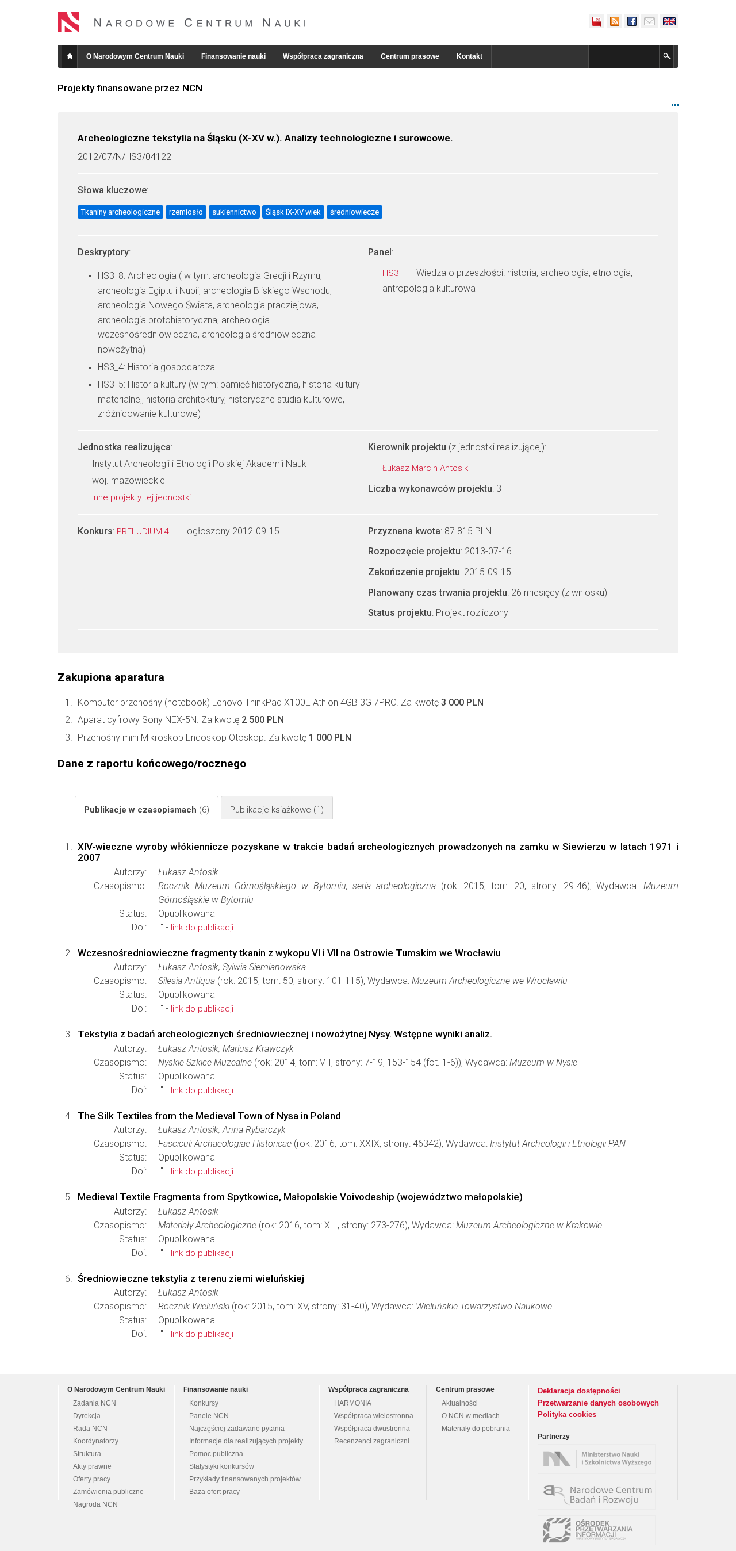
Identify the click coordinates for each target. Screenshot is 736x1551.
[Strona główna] (181, 22)
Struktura (87, 1453)
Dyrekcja (87, 1415)
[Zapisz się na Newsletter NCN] (649, 21)
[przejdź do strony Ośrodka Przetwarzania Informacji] (600, 1530)
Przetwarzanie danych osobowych (598, 1403)
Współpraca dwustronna (372, 1428)
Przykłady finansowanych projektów (245, 1479)
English (669, 21)
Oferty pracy (91, 1479)
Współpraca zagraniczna (323, 56)
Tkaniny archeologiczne (120, 212)
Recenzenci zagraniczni (371, 1441)
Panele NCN (209, 1415)
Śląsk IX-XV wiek (293, 212)
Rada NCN (90, 1428)
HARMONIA (352, 1403)
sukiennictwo (234, 212)
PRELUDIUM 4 (144, 531)
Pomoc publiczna (216, 1453)
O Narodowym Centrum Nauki (135, 56)
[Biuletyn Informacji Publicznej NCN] (596, 21)
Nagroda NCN (95, 1504)
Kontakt (469, 56)
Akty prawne (92, 1466)
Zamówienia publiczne (108, 1491)
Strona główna (70, 56)
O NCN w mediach (471, 1415)
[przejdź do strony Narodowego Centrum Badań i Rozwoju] (600, 1495)
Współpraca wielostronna (373, 1415)
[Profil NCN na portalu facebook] (631, 21)
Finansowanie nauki (233, 56)
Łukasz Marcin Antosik (426, 468)
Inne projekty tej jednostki (142, 497)
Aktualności (460, 1403)
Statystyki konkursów (221, 1466)
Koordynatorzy (95, 1441)
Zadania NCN (94, 1403)
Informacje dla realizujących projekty (246, 1441)
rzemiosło (186, 212)
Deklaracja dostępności (579, 1391)
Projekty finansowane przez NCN (129, 88)
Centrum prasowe (410, 56)
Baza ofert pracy (214, 1491)
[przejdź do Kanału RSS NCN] (614, 21)
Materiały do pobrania (476, 1428)
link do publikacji (202, 927)
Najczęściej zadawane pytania (237, 1428)
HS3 (391, 273)
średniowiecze (354, 212)
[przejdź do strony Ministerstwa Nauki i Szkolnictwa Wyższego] (600, 1459)
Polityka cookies (567, 1414)
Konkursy (203, 1403)
